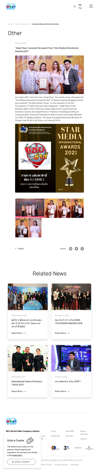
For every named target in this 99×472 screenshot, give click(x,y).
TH (79, 8)
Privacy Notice (61, 465)
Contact (83, 439)
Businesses (55, 436)
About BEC (70, 431)
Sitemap (75, 465)
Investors (69, 436)
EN (79, 5)
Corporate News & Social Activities (45, 24)
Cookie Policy (17, 455)
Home (53, 431)
